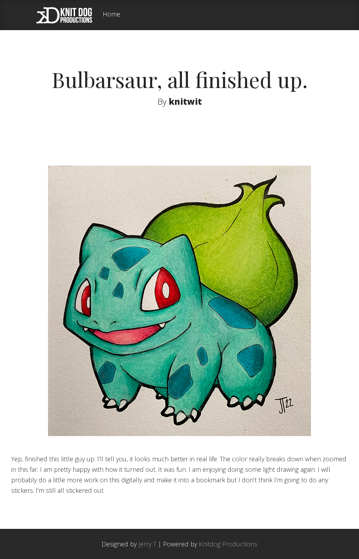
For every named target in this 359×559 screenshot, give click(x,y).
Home (111, 14)
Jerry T (147, 544)
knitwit (185, 101)
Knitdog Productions (228, 544)
